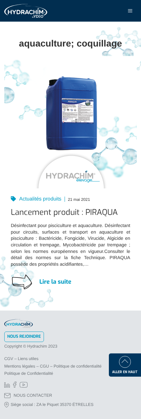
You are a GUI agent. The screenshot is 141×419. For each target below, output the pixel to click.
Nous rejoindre (24, 336)
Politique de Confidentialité (28, 373)
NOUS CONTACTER (33, 395)
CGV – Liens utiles (21, 358)
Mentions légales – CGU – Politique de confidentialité (53, 366)
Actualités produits (39, 199)
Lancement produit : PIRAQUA (64, 212)
